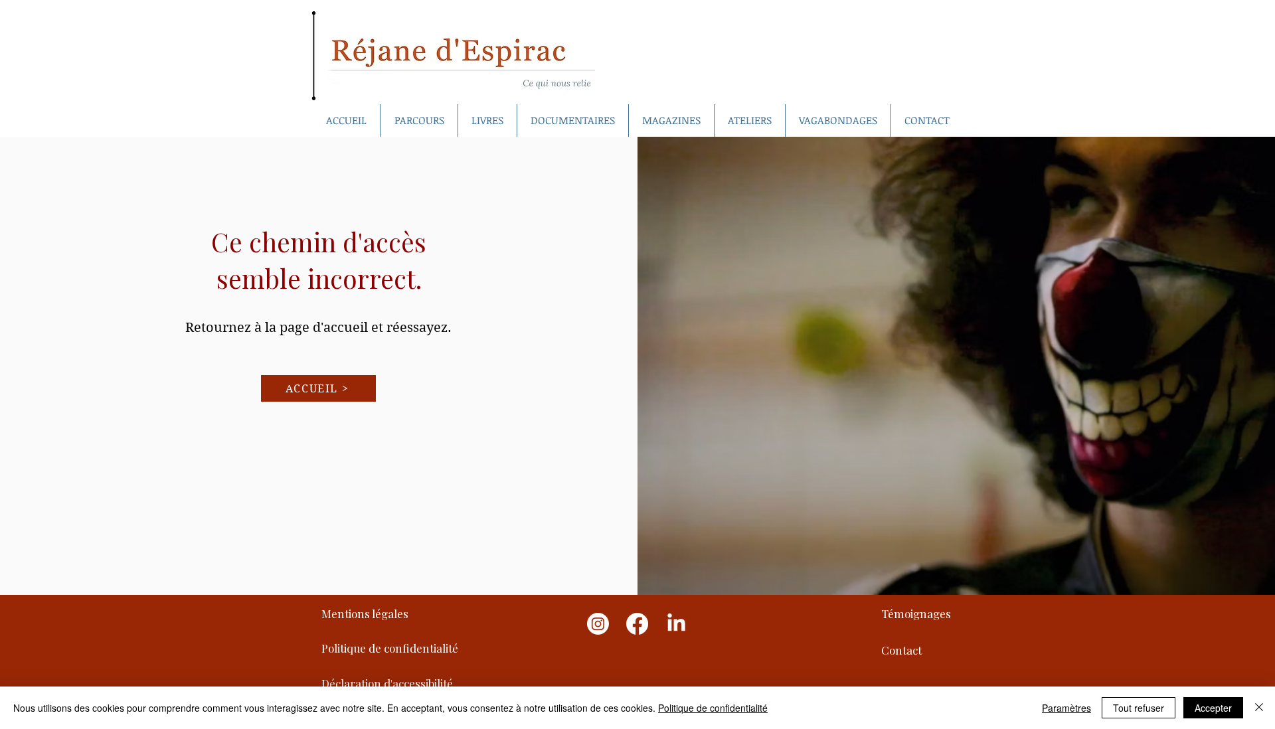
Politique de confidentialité (713, 707)
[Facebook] (637, 624)
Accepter (1213, 707)
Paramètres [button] (1066, 707)
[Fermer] (1259, 707)
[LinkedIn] (676, 624)
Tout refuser (1138, 707)
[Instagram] (598, 624)
